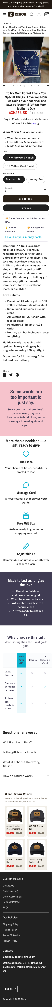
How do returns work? (18, 775)
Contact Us (8, 885)
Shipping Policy (10, 924)
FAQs (5, 907)
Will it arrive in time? (17, 742)
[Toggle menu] (3, 14)
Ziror (23, 999)
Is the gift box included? (19, 752)
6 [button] (31, 85)
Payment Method (11, 902)
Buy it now (26, 208)
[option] (26, 60)
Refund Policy (10, 930)
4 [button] (24, 86)
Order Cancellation (12, 896)
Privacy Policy (10, 940)
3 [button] (20, 85)
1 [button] (13, 85)
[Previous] (4, 85)
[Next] (48, 85)
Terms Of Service (11, 935)
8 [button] (38, 85)
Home (6, 23)
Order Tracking (10, 891)
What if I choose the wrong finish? (21, 764)
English (9, 988)
